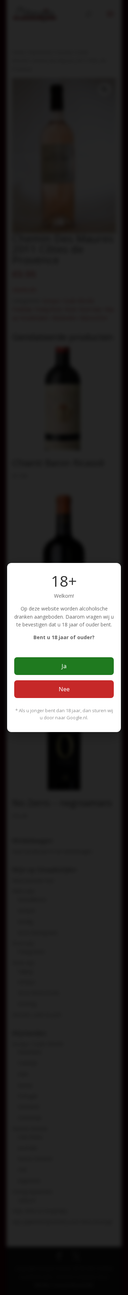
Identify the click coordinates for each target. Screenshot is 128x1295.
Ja (64, 666)
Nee (64, 689)
